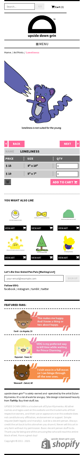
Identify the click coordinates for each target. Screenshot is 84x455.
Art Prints (18, 52)
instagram (23, 289)
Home (7, 52)
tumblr (35, 289)
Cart (59, 7)
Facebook (9, 289)
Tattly (14, 400)
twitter (45, 289)
